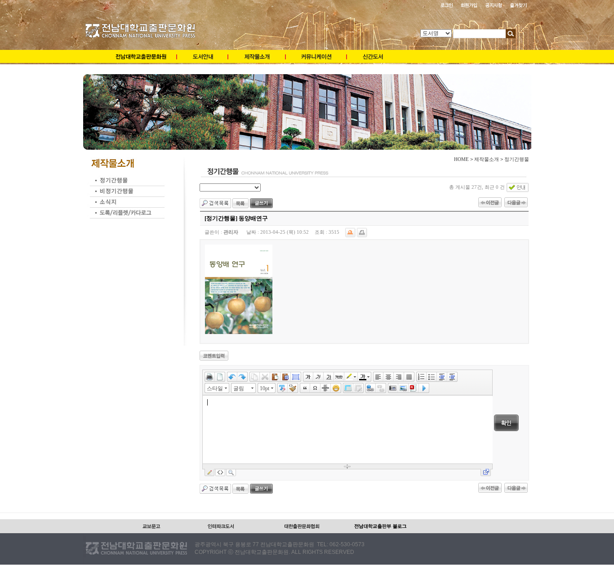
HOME (461, 159)
